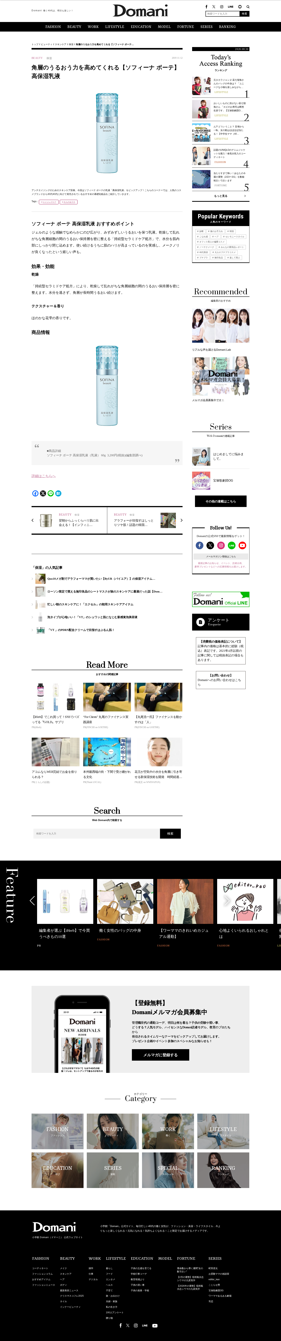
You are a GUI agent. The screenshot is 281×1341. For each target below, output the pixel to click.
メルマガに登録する (160, 1055)
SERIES (207, 27)
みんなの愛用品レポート (232, 247)
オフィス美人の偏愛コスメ (212, 242)
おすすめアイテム (41, 1279)
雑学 (91, 1268)
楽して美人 (234, 257)
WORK (93, 27)
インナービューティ (70, 1307)
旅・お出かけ (113, 1296)
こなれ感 (203, 236)
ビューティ (46, 44)
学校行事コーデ (139, 1274)
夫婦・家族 (111, 1301)
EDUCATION (141, 27)
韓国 (231, 231)
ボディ (63, 1285)
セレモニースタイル (234, 236)
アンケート (219, 620)
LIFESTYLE (114, 27)
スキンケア (60, 44)
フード (109, 1274)
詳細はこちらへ (44, 476)
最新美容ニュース (69, 1290)
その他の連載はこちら (220, 501)
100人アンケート (115, 1312)
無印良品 (218, 257)
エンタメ (110, 1279)
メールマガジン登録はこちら (221, 556)
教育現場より (138, 1279)
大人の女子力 (69, 202)
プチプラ (203, 257)
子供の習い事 (138, 1285)
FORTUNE (185, 27)
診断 (201, 231)
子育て (109, 1290)
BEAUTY (74, 27)
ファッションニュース (43, 1285)
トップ (35, 44)
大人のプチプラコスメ (225, 252)
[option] (65, 913)
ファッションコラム (42, 1274)
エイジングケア (49, 202)
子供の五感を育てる (141, 1268)
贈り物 (109, 1318)
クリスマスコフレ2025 (72, 1296)
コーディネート (40, 1268)
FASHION (53, 27)
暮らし (109, 1268)
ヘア (216, 236)
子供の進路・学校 (140, 1290)
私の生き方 (111, 1307)
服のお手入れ (216, 231)
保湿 (71, 44)
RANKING (227, 27)
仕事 (91, 1274)
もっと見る (220, 195)
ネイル (63, 1301)
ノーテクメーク (206, 247)
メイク (63, 1268)
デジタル (93, 1279)
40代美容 (203, 252)
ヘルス (109, 1285)
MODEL (164, 27)
